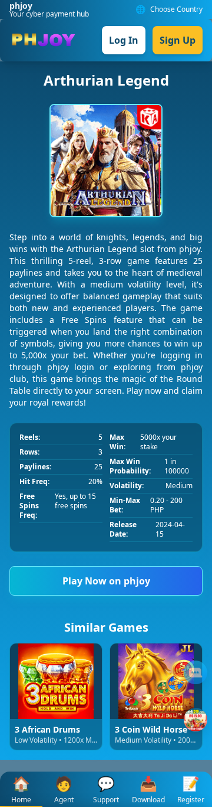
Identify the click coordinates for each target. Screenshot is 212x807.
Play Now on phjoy (106, 580)
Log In (123, 40)
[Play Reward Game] (195, 719)
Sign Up (178, 40)
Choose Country (176, 9)
